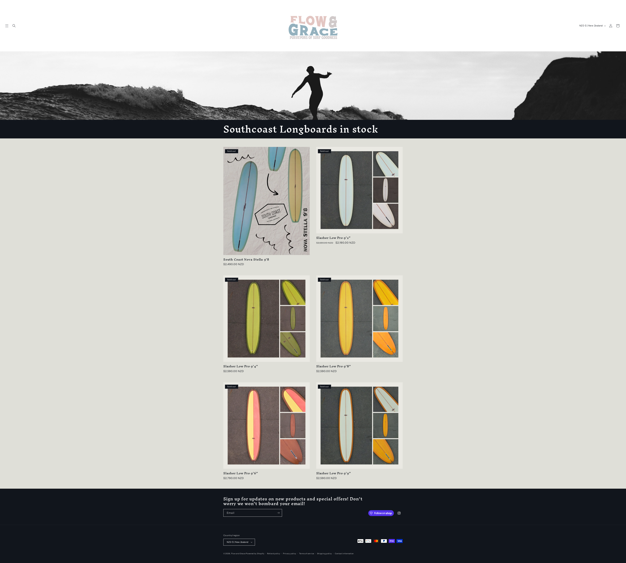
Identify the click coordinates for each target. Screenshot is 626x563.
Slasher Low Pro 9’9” (333, 473)
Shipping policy (324, 553)
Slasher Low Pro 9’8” (333, 366)
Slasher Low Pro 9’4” (240, 366)
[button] (6, 25)
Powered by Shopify (255, 553)
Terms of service (306, 553)
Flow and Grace (238, 553)
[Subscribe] (278, 513)
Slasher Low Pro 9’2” (333, 238)
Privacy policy (289, 553)
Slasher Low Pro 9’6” (240, 473)
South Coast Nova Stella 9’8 (246, 259)
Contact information (344, 553)
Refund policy (273, 553)
